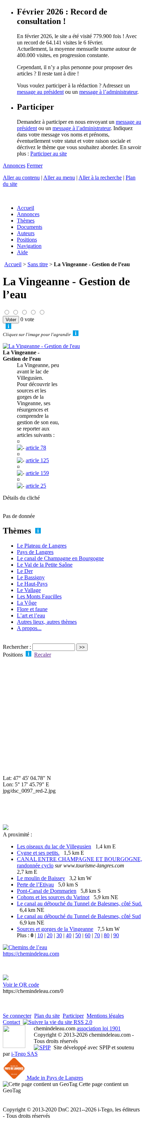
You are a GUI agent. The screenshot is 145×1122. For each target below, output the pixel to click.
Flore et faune (32, 609)
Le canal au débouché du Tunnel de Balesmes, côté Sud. (79, 904)
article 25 (36, 486)
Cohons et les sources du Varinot (53, 897)
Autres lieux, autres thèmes (47, 622)
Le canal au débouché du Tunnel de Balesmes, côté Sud (79, 916)
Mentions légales (105, 1016)
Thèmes (25, 221)
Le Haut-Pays (32, 584)
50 (78, 935)
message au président (40, 92)
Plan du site (47, 1016)
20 (49, 935)
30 (59, 935)
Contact (11, 1022)
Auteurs (25, 233)
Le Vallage (29, 590)
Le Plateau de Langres (42, 546)
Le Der (25, 571)
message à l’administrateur (108, 92)
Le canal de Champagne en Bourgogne (60, 558)
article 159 (37, 473)
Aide (22, 252)
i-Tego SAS (24, 1054)
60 (87, 935)
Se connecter (17, 1016)
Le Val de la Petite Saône (44, 565)
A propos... (29, 628)
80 (106, 935)
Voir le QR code (21, 985)
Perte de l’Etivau (35, 885)
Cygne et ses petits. (38, 853)
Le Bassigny (31, 577)
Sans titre (37, 264)
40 (68, 935)
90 (116, 935)
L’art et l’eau (31, 615)
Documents (29, 227)
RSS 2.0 (82, 1022)
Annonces (14, 166)
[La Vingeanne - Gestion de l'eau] (41, 346)
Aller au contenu (21, 178)
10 (40, 935)
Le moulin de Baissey (41, 878)
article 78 (36, 448)
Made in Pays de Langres (54, 1078)
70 (97, 935)
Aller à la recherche (100, 178)
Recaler (42, 655)
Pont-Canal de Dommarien (46, 891)
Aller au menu (59, 178)
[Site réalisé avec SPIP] (42, 1047)
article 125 (37, 460)
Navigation (29, 246)
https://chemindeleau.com (31, 954)
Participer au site (48, 154)
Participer (73, 1016)
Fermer (35, 166)
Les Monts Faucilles (39, 596)
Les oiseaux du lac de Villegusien (54, 846)
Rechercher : (17, 647)
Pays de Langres (35, 552)
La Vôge (27, 603)
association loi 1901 (99, 1028)
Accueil (25, 208)
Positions (27, 240)
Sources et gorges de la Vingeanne (55, 929)
